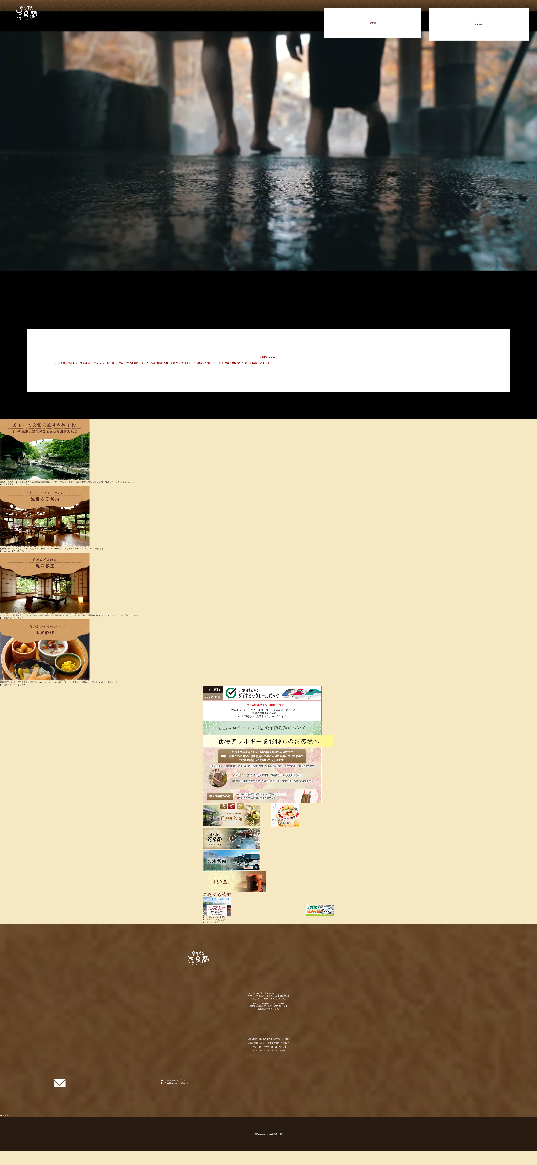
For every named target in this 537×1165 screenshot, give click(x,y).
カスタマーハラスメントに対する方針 (268, 1050)
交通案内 (275, 1043)
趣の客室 (276, 1039)
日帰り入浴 (265, 1043)
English (479, 24)
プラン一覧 (256, 1046)
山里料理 (286, 1039)
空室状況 (285, 1043)
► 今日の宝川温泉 (211, 922)
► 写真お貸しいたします (214, 919)
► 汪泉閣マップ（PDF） (214, 917)
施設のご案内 (265, 1039)
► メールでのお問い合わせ (173, 1080)
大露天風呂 (252, 1039)
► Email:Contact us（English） (175, 1083)
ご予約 (373, 23)
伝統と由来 (253, 1043)
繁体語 (274, 1046)
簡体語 (282, 1046)
